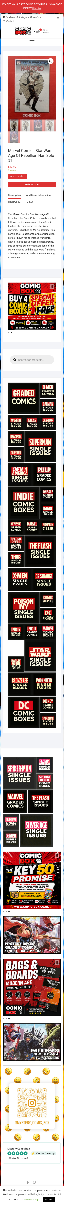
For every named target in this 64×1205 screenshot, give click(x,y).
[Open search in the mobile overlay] (33, 30)
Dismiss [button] (36, 8)
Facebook (10, 17)
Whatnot (10, 21)
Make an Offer (32, 184)
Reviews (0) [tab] (14, 201)
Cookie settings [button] (30, 1199)
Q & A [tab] (30, 201)
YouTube (37, 17)
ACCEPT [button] (49, 1199)
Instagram (24, 17)
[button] (50, 61)
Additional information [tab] (38, 195)
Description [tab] (14, 195)
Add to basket (17, 176)
